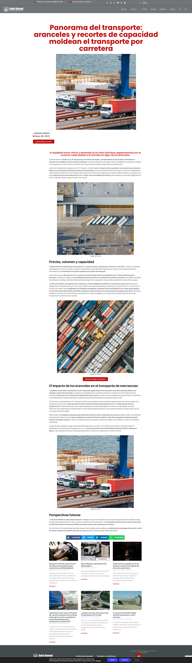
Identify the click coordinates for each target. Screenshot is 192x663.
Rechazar (125, 660)
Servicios (133, 9)
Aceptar (112, 660)
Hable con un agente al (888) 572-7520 (50, 1)
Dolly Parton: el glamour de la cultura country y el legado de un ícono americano (126, 566)
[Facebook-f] (107, 2)
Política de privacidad (84, 656)
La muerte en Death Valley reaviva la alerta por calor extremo (124, 615)
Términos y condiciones (106, 656)
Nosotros (124, 9)
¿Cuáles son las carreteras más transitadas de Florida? (95, 614)
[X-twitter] (114, 2)
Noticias (153, 9)
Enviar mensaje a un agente (82, 1)
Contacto (144, 9)
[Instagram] (110, 2)
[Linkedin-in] (121, 2)
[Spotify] (124, 2)
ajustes (98, 661)
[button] (74, 537)
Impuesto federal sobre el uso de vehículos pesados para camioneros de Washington (62, 566)
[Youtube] (117, 2)
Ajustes (137, 660)
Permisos (172, 9)
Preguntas (163, 9)
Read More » (52, 586)
